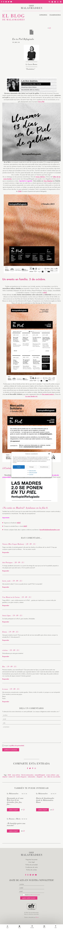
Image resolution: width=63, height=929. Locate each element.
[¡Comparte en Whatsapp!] (35, 768)
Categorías (43, 15)
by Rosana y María (14, 819)
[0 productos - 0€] (52, 2)
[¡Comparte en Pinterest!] (32, 768)
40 (51, 809)
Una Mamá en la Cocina (11, 597)
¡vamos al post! (13, 809)
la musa (5, 689)
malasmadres (31, 777)
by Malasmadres (12, 793)
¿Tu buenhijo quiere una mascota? (16, 824)
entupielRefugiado (40, 775)
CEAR (9, 775)
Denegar (31, 467)
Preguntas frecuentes (31, 859)
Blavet (37, 917)
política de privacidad (35, 894)
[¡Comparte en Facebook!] (27, 768)
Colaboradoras (55, 15)
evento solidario (50, 775)
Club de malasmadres (27, 775)
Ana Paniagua (7, 562)
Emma (4, 632)
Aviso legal (31, 474)
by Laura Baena (31, 64)
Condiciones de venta (31, 867)
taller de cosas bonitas (53, 777)
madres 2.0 (12, 777)
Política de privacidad (33, 472)
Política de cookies (32, 470)
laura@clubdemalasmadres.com (50, 530)
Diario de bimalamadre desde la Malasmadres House (45, 800)
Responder (5, 552)
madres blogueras (21, 777)
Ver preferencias (44, 467)
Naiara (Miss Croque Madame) (13, 544)
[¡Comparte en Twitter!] (30, 768)
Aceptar (19, 467)
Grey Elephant (48, 181)
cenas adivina (16, 775)
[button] (49, 454)
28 (22, 831)
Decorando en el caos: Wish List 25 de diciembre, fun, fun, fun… (15, 801)
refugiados (39, 777)
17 (21, 809)
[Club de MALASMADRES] (31, 8)
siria (45, 777)
